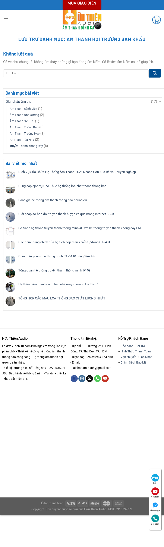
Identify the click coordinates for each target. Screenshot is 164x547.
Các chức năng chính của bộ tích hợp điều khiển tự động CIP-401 (64, 242)
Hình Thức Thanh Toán (136, 351)
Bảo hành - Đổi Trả (133, 346)
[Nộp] (155, 73)
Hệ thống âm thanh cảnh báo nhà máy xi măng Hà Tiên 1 (58, 284)
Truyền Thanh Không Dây (26, 146)
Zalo (155, 483)
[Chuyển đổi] (160, 101)
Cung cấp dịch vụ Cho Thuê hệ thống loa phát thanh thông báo (62, 186)
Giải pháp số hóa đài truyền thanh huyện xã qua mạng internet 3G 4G (66, 214)
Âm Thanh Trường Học (25, 133)
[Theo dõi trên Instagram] (81, 378)
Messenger (155, 510)
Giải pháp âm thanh (20, 102)
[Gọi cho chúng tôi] (97, 378)
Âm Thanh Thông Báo (24, 127)
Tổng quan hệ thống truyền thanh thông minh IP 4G (54, 270)
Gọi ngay (155, 524)
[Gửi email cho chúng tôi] (89, 378)
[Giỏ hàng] (156, 19)
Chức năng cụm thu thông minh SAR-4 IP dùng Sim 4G (56, 256)
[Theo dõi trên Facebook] (74, 378)
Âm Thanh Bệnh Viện (23, 109)
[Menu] (5, 20)
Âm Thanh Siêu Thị (22, 121)
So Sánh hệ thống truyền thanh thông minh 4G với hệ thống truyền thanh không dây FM (79, 228)
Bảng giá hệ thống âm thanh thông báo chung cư (52, 200)
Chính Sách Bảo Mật (134, 362)
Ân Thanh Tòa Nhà (22, 140)
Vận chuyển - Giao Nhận (136, 357)
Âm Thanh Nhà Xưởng (24, 115)
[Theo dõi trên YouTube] (105, 378)
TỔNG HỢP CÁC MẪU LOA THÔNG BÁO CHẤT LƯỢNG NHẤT (61, 298)
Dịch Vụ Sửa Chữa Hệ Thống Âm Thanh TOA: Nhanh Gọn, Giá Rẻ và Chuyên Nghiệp (77, 172)
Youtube (155, 497)
